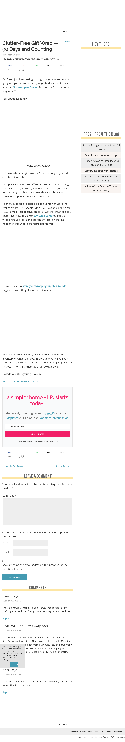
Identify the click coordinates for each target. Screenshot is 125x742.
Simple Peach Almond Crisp (101, 155)
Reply (5, 618)
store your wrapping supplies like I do (44, 286)
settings (5, 660)
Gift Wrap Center (44, 215)
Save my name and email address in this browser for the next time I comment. (35, 567)
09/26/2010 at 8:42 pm (11, 675)
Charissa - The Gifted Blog (21, 626)
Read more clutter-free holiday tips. (22, 381)
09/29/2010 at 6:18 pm (11, 601)
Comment (9, 495)
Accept (16, 664)
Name (6, 542)
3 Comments (67, 41)
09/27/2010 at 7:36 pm (11, 631)
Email (6, 552)
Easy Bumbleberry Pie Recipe (101, 170)
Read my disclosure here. (47, 58)
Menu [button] (64, 32)
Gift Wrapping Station (25, 87)
